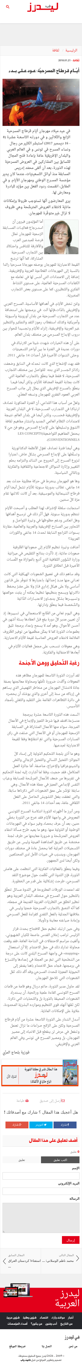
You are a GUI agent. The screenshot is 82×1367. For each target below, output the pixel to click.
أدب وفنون (51, 1324)
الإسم (75, 1168)
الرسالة (74, 1198)
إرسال (71, 1240)
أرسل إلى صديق (51, 1101)
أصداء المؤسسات (18, 1324)
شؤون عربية (13, 1317)
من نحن (73, 1346)
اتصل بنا (47, 1346)
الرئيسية (71, 50)
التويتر (40, 1124)
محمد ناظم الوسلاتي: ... (58, 1258)
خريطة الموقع (17, 1346)
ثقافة (56, 50)
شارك (64, 1124)
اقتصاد (44, 1317)
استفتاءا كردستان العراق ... (24, 1261)
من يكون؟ (36, 1324)
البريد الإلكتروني (68, 1183)
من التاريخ (66, 1324)
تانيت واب (25, 1360)
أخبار (71, 1317)
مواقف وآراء (58, 1317)
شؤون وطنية (29, 1317)
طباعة (21, 1101)
